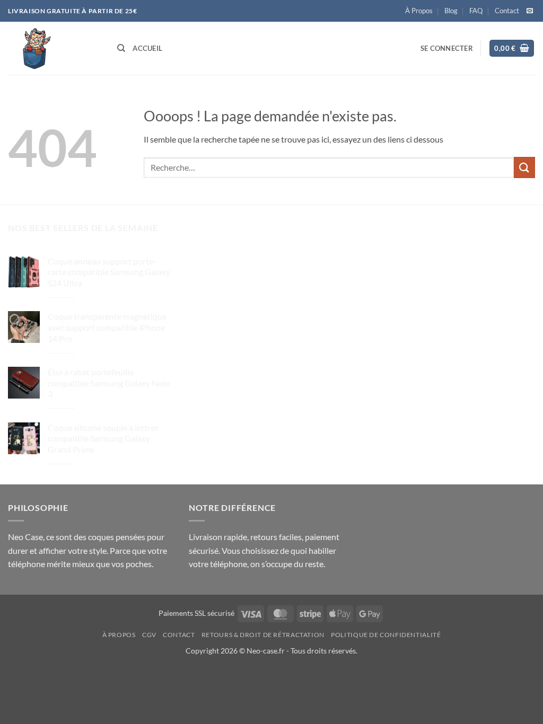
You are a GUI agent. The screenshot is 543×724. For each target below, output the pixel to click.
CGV (149, 635)
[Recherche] (121, 48)
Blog (451, 10)
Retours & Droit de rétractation (263, 635)
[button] (447, 48)
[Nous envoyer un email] (530, 11)
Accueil (147, 48)
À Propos (419, 10)
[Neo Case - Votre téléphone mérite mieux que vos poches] (54, 48)
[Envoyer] (524, 167)
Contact (507, 10)
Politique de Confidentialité (386, 635)
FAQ (476, 10)
